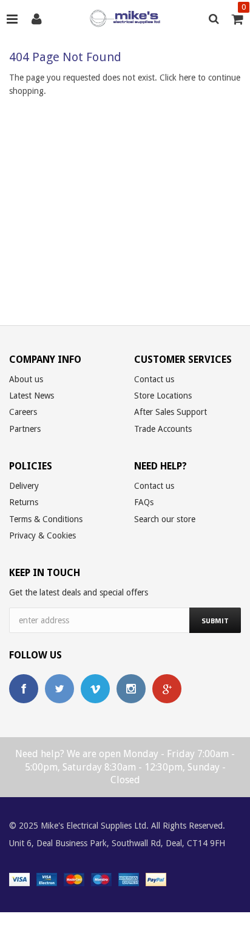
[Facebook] (23, 688)
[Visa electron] (46, 878)
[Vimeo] (95, 688)
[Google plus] (166, 688)
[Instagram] (131, 688)
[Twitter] (59, 688)
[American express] (128, 878)
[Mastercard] (74, 878)
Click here (179, 77)
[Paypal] (156, 878)
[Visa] (19, 878)
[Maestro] (101, 878)
